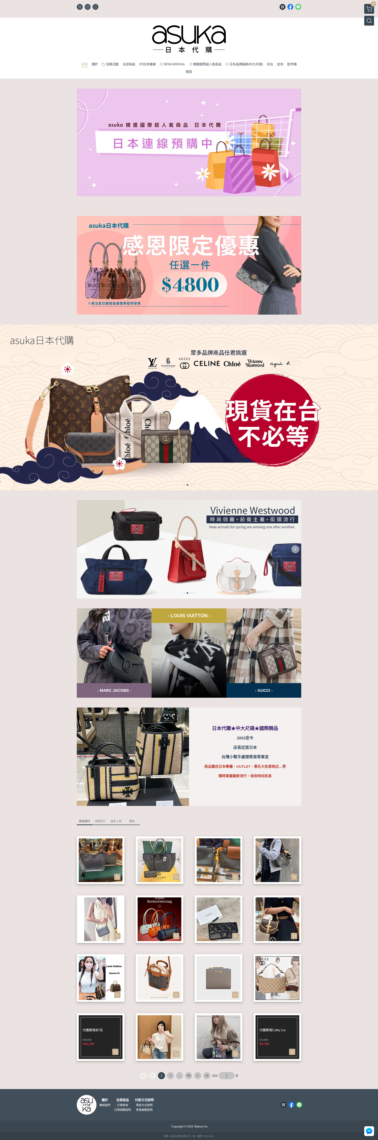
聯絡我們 (104, 1105)
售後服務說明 (144, 1109)
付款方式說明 (144, 1100)
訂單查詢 (122, 1105)
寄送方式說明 (144, 1105)
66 (188, 1075)
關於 (105, 1100)
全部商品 (122, 1100)
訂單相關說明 (122, 1109)
